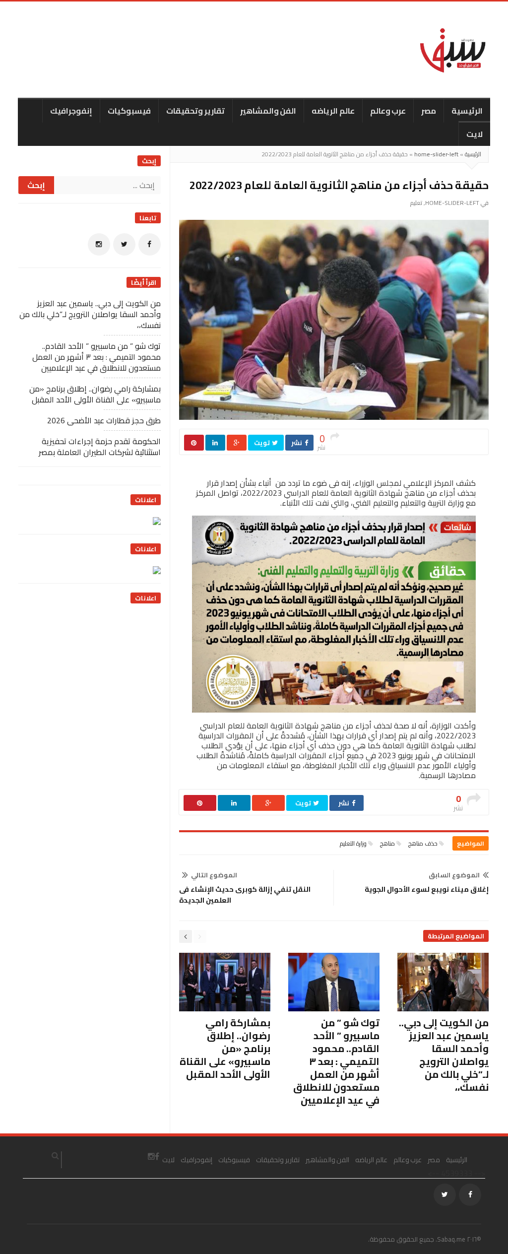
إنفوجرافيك (71, 110)
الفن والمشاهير (268, 110)
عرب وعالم (388, 110)
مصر (428, 110)
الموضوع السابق (454, 875)
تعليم (416, 202)
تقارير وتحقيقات (195, 110)
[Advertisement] (86, 675)
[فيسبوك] (149, 244)
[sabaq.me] (453, 49)
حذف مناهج (423, 843)
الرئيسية (467, 110)
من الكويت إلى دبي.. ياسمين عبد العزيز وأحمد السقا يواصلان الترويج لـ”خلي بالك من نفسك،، (444, 1054)
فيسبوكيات (129, 110)
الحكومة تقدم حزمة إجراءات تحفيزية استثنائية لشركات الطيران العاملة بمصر (100, 447)
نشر (297, 443)
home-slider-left (436, 154)
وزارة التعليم (353, 843)
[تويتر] (124, 244)
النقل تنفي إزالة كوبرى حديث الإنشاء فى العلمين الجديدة (245, 895)
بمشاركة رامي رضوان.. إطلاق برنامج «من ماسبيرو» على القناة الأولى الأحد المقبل (225, 1048)
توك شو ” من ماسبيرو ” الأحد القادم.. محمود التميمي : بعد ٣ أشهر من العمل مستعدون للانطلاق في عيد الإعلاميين (336, 1061)
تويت (262, 443)
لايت (474, 134)
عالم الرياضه (333, 110)
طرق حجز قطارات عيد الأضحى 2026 (104, 420)
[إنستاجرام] (99, 244)
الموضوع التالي (214, 875)
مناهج (387, 843)
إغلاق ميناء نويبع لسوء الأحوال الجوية (427, 889)
